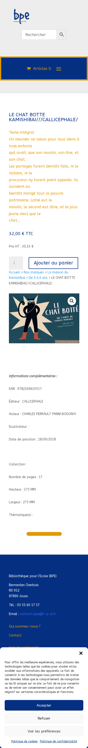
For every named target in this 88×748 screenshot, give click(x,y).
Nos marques (34, 272)
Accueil (14, 272)
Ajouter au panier (53, 263)
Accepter (44, 705)
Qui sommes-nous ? (25, 626)
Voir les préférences (44, 731)
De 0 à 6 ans (38, 278)
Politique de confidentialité (58, 741)
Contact (15, 635)
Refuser (44, 718)
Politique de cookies (24, 741)
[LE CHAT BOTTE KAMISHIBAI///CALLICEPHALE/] (44, 54)
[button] (81, 653)
